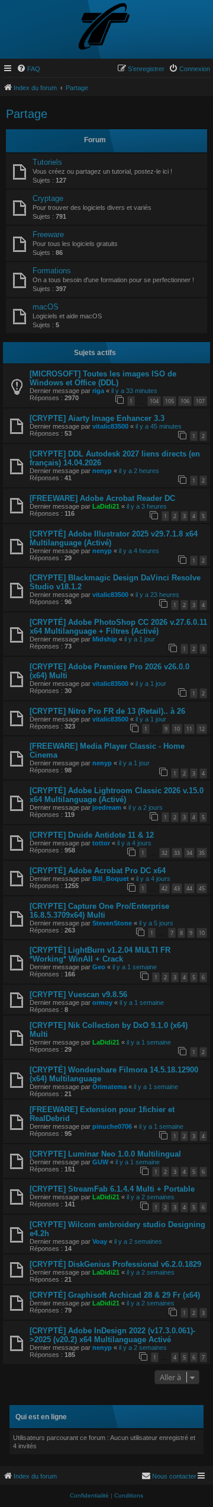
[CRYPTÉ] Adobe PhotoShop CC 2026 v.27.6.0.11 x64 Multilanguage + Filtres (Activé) (118, 627)
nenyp (102, 470)
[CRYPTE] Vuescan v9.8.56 (78, 994)
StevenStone (112, 923)
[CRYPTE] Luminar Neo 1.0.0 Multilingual (105, 1154)
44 (189, 888)
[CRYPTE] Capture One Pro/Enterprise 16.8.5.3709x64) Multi (99, 910)
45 (202, 888)
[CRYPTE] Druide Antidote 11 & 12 (92, 835)
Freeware (48, 234)
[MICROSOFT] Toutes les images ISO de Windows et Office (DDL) (103, 378)
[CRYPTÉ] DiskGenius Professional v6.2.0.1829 (115, 1264)
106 (184, 401)
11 (189, 729)
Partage (26, 113)
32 (164, 853)
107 (200, 401)
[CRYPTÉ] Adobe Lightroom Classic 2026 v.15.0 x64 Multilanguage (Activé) (117, 795)
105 (169, 401)
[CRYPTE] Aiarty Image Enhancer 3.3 (97, 418)
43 (177, 888)
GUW (100, 1162)
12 (202, 729)
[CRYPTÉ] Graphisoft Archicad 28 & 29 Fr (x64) (115, 1295)
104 (154, 401)
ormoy (102, 1002)
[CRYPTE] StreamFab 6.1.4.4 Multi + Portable (112, 1188)
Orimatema (109, 1086)
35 (202, 853)
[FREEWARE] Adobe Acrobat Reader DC (102, 498)
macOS (46, 306)
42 (164, 888)
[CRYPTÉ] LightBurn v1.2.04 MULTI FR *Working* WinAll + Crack (100, 954)
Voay (99, 1241)
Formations (52, 270)
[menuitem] (28, 69)
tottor (101, 843)
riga (98, 390)
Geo (98, 966)
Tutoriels (47, 162)
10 (177, 729)
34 (189, 853)
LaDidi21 (106, 506)
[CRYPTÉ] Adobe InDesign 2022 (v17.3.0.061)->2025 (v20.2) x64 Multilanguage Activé (112, 1335)
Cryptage (48, 198)
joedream (106, 807)
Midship (104, 639)
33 (177, 853)
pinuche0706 (112, 1126)
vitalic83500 (110, 426)
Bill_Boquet (110, 878)
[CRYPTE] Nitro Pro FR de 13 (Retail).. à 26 (107, 711)
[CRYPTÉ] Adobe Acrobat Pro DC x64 (98, 870)
